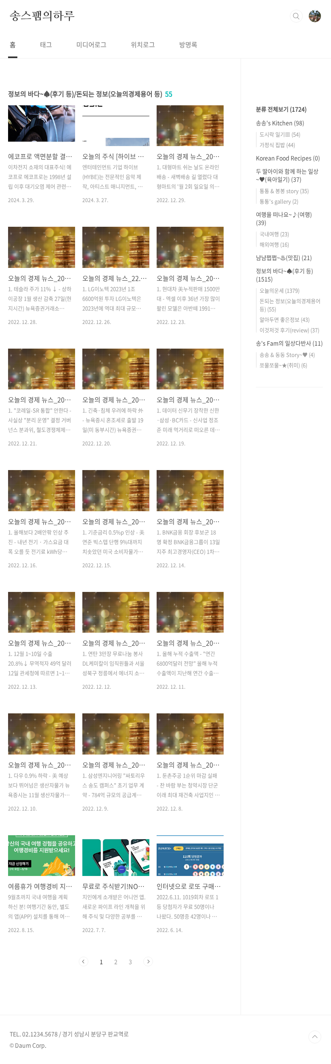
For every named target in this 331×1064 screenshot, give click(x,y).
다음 (148, 961)
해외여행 (274, 244)
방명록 (188, 44)
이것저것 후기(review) (289, 330)
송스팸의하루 (42, 15)
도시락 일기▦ (280, 134)
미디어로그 (91, 44)
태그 (46, 44)
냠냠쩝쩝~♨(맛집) (284, 257)
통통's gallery (279, 201)
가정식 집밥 (277, 144)
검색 (296, 16)
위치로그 (143, 44)
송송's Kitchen (280, 123)
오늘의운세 (280, 290)
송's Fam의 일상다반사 (289, 343)
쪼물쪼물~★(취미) (283, 365)
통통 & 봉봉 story (284, 190)
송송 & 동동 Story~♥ (287, 354)
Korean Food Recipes (288, 158)
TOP (314, 1037)
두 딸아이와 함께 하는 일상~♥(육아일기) (287, 175)
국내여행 (274, 234)
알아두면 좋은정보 (285, 319)
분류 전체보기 (281, 109)
